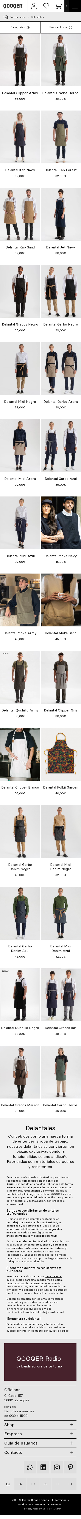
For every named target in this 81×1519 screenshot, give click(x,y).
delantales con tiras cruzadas (25, 1283)
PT (70, 1484)
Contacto (13, 1452)
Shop (9, 1425)
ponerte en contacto (30, 1330)
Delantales (37, 17)
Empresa (13, 1434)
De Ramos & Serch (51, 1508)
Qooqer (13, 6)
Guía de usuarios (21, 1443)
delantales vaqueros (50, 1298)
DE (45, 1484)
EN (20, 1484)
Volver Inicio (17, 17)
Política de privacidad (49, 1504)
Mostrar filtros (58, 27)
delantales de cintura (35, 1289)
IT (58, 1484)
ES (8, 1484)
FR (33, 1484)
